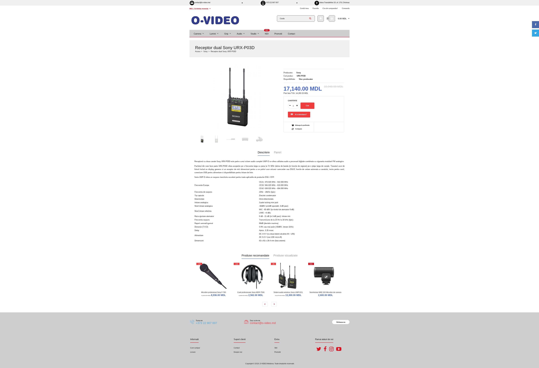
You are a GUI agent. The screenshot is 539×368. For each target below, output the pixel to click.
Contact (237, 348)
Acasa (197, 51)
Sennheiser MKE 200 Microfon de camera (325, 292)
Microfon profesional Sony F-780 (213, 292)
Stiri (275, 348)
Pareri (277, 152)
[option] (238, 96)
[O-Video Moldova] (215, 24)
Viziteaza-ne (340, 322)
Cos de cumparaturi (330, 8)
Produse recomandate (255, 255)
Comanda (346, 8)
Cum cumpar (195, 348)
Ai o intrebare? (301, 114)
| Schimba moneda (199, 9)
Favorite (316, 8)
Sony (205, 51)
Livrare (193, 352)
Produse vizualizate (285, 255)
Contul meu (304, 8)
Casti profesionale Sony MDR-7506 (250, 292)
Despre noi (238, 352)
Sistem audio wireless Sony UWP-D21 (288, 292)
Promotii (277, 352)
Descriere (264, 152)
